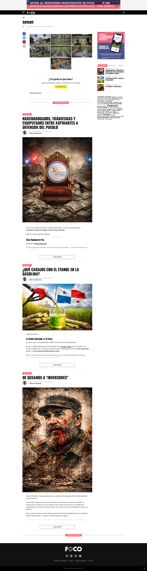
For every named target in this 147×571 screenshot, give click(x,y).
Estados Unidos (66, 346)
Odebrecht (116, 113)
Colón (109, 99)
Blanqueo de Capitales (117, 97)
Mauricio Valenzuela (35, 133)
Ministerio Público (101, 111)
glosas (110, 107)
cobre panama (100, 99)
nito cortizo (108, 113)
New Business (101, 113)
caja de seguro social (102, 98)
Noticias (90, 561)
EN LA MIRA (118, 103)
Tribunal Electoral (114, 117)
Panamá (106, 115)
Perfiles (71, 561)
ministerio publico (116, 110)
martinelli (119, 109)
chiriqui (120, 98)
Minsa (108, 111)
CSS (120, 102)
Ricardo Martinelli (40, 243)
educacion (99, 103)
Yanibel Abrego (100, 119)
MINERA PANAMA (106, 110)
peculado (113, 114)
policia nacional (102, 116)
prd (108, 116)
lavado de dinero (111, 109)
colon (105, 99)
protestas (112, 116)
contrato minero (115, 99)
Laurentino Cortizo (101, 109)
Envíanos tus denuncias (60, 561)
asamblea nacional (104, 97)
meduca (99, 110)
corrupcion (108, 100)
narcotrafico (113, 111)
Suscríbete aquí (60, 87)
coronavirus (100, 100)
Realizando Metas (120, 116)
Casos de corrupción (80, 561)
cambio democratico (113, 98)
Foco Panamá (102, 107)
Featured (112, 105)
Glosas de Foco (117, 107)
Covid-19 (116, 102)
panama (99, 114)
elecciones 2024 (108, 103)
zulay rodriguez (108, 119)
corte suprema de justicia (104, 102)
